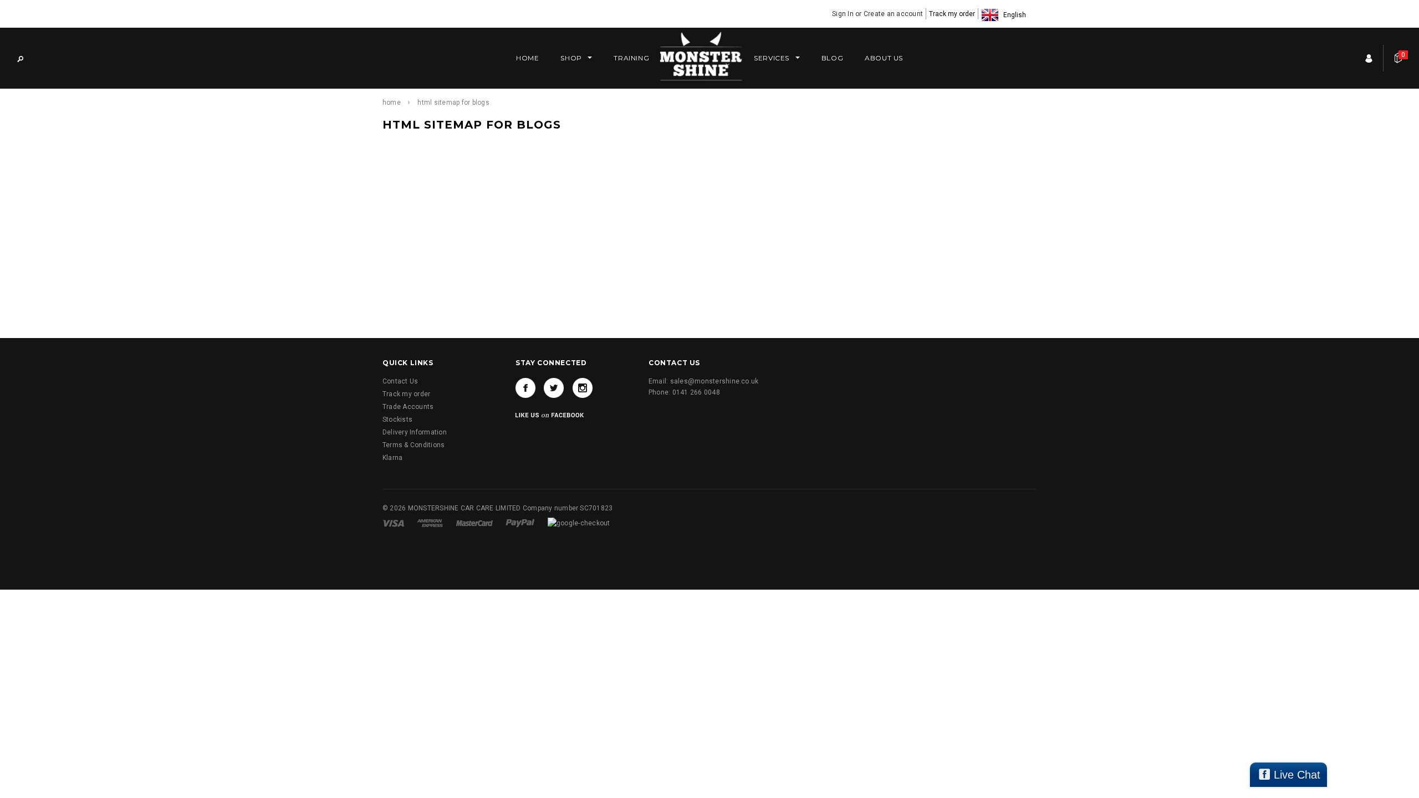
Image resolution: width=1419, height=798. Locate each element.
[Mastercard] (475, 522)
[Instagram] (583, 388)
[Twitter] (554, 388)
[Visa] (394, 522)
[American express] (431, 522)
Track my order (952, 14)
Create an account (893, 14)
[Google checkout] (579, 522)
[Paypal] (521, 522)
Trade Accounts (407, 407)
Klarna (392, 458)
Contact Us (400, 381)
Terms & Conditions (413, 445)
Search (20, 58)
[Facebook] (525, 388)
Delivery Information (414, 432)
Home (391, 102)
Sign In (843, 14)
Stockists (397, 419)
